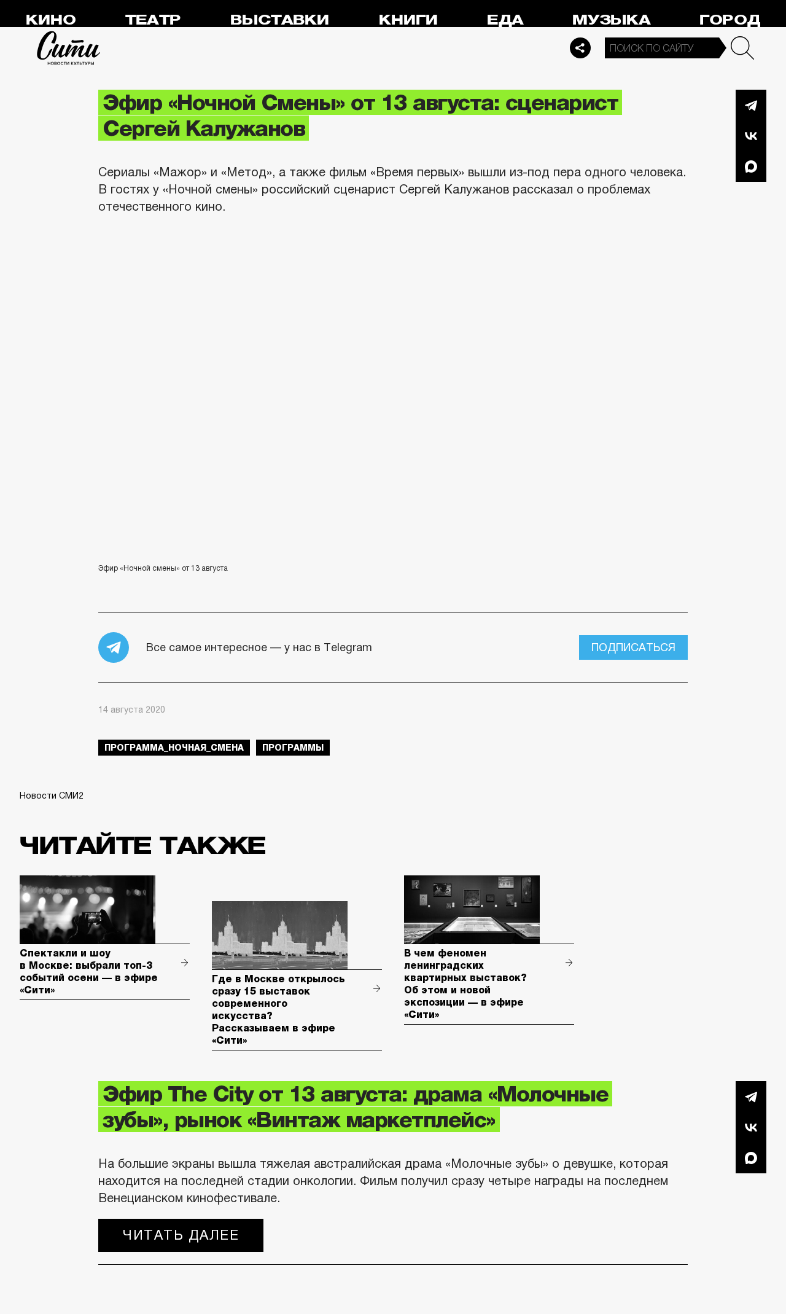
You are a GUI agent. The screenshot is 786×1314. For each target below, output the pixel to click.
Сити (69, 48)
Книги (408, 20)
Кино (51, 20)
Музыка (611, 20)
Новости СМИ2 (52, 795)
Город (729, 20)
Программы (293, 748)
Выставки (279, 20)
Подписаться (633, 647)
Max (751, 166)
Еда (505, 20)
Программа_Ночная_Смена (174, 748)
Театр (153, 20)
